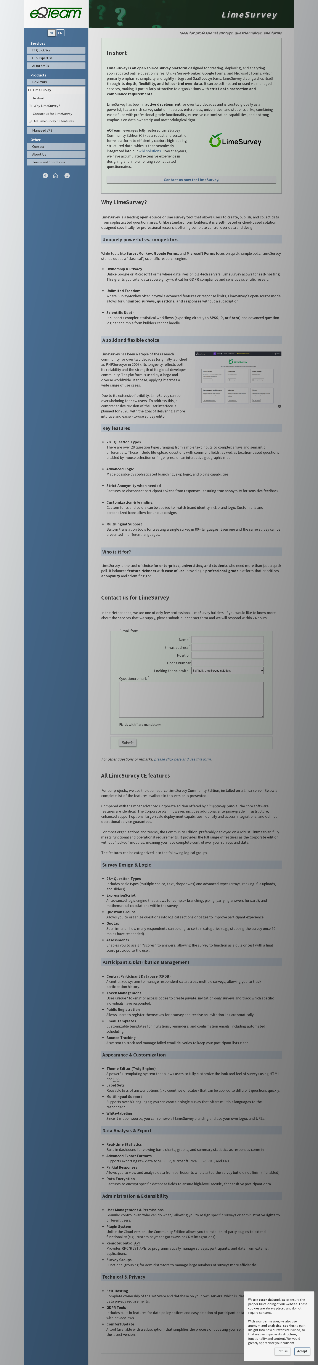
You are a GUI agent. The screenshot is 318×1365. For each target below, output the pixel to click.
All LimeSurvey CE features (54, 121)
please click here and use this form (182, 759)
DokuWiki (39, 82)
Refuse (283, 1351)
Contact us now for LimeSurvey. (191, 179)
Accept (302, 1351)
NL (52, 32)
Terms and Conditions (48, 162)
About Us (39, 154)
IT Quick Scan (42, 50)
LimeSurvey (42, 90)
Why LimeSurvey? (47, 105)
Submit (128, 742)
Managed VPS (42, 130)
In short (39, 98)
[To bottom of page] (67, 175)
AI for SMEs (40, 66)
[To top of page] (45, 175)
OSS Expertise (42, 58)
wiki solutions (150, 150)
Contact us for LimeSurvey (52, 113)
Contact (38, 146)
